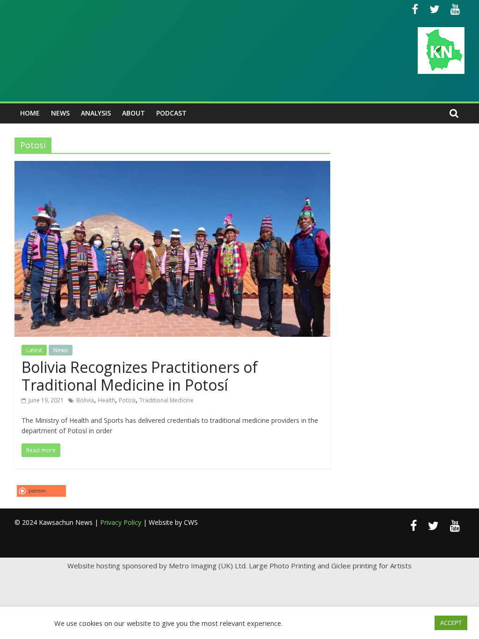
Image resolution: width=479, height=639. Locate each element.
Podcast (171, 113)
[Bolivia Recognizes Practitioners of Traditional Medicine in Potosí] (172, 166)
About (133, 113)
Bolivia (85, 400)
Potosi (127, 400)
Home (30, 113)
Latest (34, 350)
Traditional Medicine (166, 400)
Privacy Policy (120, 522)
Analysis (96, 113)
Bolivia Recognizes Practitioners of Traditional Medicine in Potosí (140, 376)
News (60, 113)
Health (106, 400)
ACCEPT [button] (451, 622)
